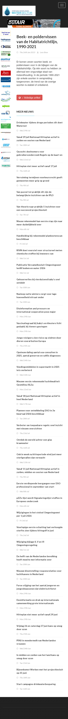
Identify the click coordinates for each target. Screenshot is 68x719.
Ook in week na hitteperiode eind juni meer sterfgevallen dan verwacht (39, 456)
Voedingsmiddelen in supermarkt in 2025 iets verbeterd (38, 368)
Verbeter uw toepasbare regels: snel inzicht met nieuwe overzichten (40, 427)
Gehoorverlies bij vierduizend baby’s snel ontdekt (38, 281)
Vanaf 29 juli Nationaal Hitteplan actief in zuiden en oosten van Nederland (38, 139)
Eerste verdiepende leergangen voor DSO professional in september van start (38, 485)
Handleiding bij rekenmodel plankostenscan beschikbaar (39, 237)
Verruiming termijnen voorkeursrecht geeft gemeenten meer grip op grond (39, 179)
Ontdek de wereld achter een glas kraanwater (34, 441)
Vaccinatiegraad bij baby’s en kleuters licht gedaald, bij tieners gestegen (39, 325)
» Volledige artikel (30, 97)
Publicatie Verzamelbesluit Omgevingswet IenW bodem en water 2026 (39, 266)
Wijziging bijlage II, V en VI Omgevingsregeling (30, 543)
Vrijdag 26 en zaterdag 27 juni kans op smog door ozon (39, 628)
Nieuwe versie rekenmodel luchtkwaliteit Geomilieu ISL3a (38, 383)
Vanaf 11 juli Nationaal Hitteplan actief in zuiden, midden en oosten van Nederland (38, 470)
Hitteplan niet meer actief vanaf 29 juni (37, 614)
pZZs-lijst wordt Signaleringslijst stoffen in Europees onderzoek (39, 500)
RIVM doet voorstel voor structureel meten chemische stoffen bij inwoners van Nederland (39, 253)
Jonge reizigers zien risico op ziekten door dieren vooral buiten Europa (39, 339)
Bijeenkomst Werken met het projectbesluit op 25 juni (40, 671)
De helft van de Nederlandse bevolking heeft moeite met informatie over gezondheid (37, 559)
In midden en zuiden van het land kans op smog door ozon (38, 657)
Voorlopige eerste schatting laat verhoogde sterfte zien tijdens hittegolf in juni (40, 529)
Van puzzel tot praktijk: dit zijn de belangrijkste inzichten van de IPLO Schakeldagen (35, 195)
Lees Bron (44, 52)
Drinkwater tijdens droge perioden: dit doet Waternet (40, 124)
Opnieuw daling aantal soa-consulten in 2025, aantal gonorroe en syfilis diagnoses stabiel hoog (39, 355)
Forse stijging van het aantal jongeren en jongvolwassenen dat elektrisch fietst (38, 587)
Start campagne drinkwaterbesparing (36, 684)
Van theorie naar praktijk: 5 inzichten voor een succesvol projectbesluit (38, 208)
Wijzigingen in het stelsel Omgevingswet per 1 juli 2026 (38, 514)
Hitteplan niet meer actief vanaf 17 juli (37, 166)
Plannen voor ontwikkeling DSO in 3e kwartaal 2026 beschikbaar (36, 412)
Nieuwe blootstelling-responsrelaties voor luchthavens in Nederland (39, 572)
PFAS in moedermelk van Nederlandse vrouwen (36, 642)
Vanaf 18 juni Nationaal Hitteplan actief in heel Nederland (38, 398)
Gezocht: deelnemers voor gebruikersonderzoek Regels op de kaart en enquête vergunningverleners (39, 155)
